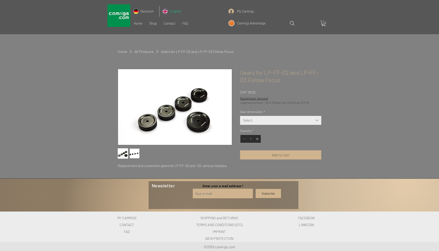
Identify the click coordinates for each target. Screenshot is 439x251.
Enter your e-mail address (222, 186)
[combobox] (280, 120)
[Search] (292, 23)
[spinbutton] (250, 139)
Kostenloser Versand (254, 98)
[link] (323, 23)
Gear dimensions (252, 112)
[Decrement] (243, 139)
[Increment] (257, 139)
